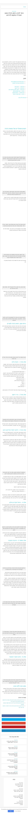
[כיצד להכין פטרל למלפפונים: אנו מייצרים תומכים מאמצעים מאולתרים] (9, 803)
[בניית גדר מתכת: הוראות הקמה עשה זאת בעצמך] (9, 790)
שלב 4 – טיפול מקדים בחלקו (18, 91)
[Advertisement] (14, 32)
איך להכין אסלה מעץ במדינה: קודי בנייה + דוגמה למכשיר (19, 785)
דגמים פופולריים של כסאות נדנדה (17, 81)
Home (24, 6)
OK (10, 811)
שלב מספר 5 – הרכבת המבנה (18, 92)
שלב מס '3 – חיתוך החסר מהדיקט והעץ (16, 89)
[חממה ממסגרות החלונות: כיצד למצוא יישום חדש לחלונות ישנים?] (9, 796)
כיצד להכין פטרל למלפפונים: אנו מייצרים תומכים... (18, 803)
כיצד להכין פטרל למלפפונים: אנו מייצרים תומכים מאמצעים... (12, 761)
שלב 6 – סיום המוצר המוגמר (18, 94)
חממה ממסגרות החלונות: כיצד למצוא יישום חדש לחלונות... (12, 755)
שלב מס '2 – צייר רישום (19, 88)
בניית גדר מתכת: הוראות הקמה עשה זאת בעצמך (18, 791)
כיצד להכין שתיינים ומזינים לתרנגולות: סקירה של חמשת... (12, 767)
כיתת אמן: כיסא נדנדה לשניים (18, 83)
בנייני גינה (14, 11)
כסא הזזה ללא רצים (22, 97)
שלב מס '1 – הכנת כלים (19, 86)
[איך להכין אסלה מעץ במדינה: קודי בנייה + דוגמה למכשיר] (9, 784)
